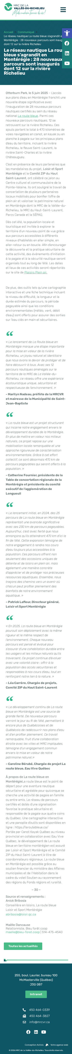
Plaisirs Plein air (35, 272)
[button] (67, 33)
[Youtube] (43, 1032)
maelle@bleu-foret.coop (23, 932)
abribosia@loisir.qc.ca (21, 914)
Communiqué (26, 32)
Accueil (8, 32)
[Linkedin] (36, 1032)
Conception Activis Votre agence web (46, 1044)
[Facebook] (28, 1032)
